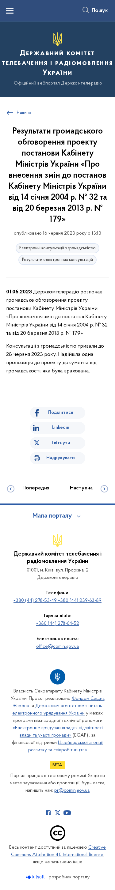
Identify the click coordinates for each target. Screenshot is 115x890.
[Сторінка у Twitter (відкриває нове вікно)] (57, 812)
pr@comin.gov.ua (72, 790)
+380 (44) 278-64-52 (57, 623)
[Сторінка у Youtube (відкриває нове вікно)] (67, 812)
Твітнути (60, 442)
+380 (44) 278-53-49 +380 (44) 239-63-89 (57, 600)
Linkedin (60, 427)
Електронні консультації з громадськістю (57, 248)
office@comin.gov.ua (57, 646)
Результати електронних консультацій (57, 260)
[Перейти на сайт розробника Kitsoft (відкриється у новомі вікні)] (36, 877)
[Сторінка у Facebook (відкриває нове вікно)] (48, 812)
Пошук (100, 10)
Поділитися (60, 412)
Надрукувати (60, 457)
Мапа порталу (52, 516)
